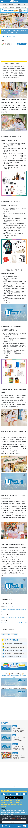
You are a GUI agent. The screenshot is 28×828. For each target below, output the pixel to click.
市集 (7, 801)
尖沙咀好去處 (16, 801)
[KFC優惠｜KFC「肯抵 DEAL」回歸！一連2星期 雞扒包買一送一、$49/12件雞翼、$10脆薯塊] (6, 758)
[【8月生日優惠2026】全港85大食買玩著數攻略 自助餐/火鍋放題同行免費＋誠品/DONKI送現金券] (6, 731)
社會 (14, 36)
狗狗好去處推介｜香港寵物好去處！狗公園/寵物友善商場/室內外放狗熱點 (18, 749)
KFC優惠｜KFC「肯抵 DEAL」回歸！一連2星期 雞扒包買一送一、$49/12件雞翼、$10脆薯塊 (18, 759)
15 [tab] (15, 12)
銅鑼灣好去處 (4, 803)
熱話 (14, 735)
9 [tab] (13, 10)
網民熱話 (3, 811)
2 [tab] (12, 8)
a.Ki (5, 40)
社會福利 (3, 806)
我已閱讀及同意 (14, 822)
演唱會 (4, 5)
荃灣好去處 (19, 803)
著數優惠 (14, 634)
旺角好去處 (4, 804)
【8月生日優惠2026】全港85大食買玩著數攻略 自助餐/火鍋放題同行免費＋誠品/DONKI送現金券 (18, 732)
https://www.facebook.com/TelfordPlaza (13, 617)
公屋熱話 (12, 7)
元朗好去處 (12, 803)
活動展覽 (15, 744)
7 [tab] (10, 10)
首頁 (3, 36)
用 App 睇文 (22, 44)
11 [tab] (16, 10)
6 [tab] (18, 8)
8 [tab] (12, 10)
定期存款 (23, 7)
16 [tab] (16, 12)
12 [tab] (18, 10)
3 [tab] (13, 8)
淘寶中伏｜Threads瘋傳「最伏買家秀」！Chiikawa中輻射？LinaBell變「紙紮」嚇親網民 (18, 741)
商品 (9, 634)
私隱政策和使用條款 (16, 818)
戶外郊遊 (19, 804)
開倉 (11, 801)
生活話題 (8, 36)
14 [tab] (13, 12)
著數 (4, 634)
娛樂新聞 (18, 7)
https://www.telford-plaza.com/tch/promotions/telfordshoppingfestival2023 (13, 609)
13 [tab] (12, 12)
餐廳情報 (15, 753)
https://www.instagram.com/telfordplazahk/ (14, 623)
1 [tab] (10, 8)
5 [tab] (16, 8)
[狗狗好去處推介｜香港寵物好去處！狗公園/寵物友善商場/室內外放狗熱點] (6, 749)
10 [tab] (15, 10)
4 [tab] (15, 8)
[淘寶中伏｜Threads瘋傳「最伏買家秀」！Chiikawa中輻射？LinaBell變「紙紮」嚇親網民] (6, 740)
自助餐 (14, 726)
